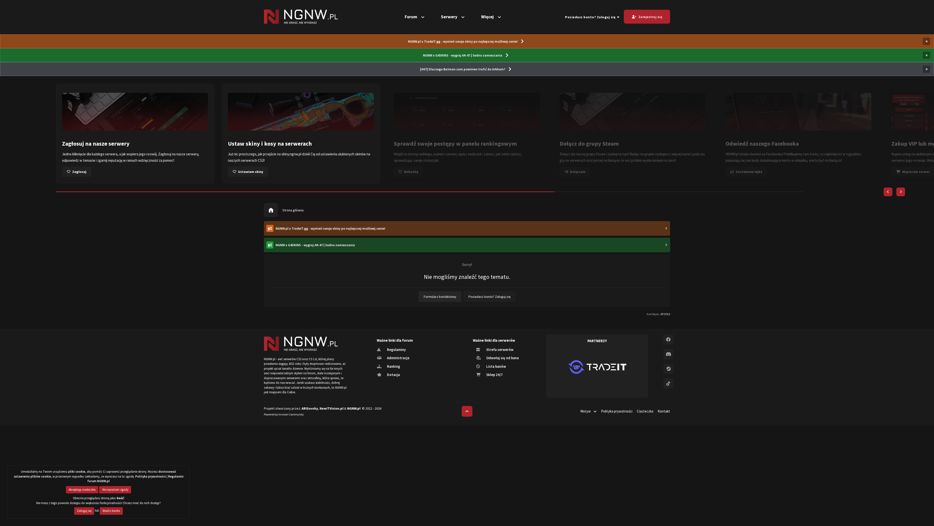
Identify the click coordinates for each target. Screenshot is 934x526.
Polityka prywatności (616, 411)
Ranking (393, 366)
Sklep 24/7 (494, 374)
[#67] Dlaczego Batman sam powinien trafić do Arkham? (462, 69)
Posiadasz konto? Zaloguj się (591, 17)
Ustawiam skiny (250, 171)
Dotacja (393, 374)
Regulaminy (396, 349)
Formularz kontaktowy (440, 296)
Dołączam (577, 171)
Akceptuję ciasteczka (82, 490)
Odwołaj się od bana (502, 358)
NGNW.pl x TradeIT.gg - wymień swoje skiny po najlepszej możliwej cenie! (463, 41)
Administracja (397, 358)
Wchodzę (411, 171)
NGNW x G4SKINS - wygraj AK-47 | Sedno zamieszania (462, 55)
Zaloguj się (84, 511)
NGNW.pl (353, 408)
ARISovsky (310, 408)
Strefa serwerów (499, 349)
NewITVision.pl (331, 408)
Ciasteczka (645, 411)
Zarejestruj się (650, 17)
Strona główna (293, 210)
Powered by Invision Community (284, 414)
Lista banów (495, 366)
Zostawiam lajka (749, 171)
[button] (888, 192)
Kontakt (664, 411)
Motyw (586, 411)
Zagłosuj (79, 171)
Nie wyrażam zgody (115, 490)
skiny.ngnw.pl (291, 154)
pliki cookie (76, 472)
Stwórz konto (111, 511)
